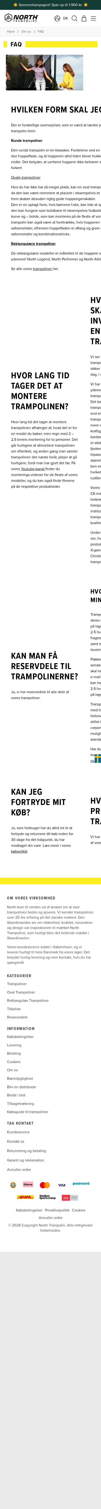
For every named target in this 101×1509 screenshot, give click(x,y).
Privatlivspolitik (57, 1210)
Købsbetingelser (20, 1036)
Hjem (11, 32)
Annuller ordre (19, 1169)
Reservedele (17, 1017)
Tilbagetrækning (20, 1103)
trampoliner (43, 269)
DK (65, 18)
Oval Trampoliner (21, 992)
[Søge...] (75, 18)
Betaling (14, 1053)
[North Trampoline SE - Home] (36, 18)
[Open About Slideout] (98, 758)
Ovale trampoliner (25, 177)
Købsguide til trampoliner (27, 1112)
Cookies (13, 1062)
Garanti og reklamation (25, 1160)
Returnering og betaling (26, 1151)
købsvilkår (19, 851)
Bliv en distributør (21, 1086)
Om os (26, 32)
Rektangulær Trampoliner (28, 1000)
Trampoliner (17, 984)
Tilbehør (14, 1009)
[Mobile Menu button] (93, 18)
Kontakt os (15, 1141)
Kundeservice (18, 1132)
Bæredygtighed (20, 1078)
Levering (14, 1045)
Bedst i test (16, 1095)
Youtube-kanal (33, 469)
